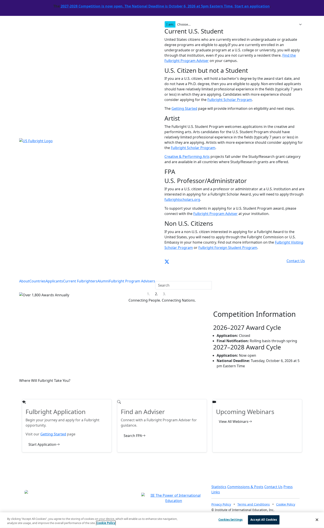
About (24, 281)
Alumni (103, 281)
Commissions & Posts (245, 486)
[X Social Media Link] (167, 260)
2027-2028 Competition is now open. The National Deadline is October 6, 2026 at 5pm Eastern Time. (147, 6)
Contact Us (273, 486)
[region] (162, 520)
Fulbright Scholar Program (229, 99)
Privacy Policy (221, 504)
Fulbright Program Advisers (132, 281)
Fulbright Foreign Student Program (227, 247)
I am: (170, 24)
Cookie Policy (285, 504)
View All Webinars (233, 421)
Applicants (54, 281)
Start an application (252, 6)
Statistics (218, 486)
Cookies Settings (230, 520)
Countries (37, 281)
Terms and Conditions (253, 504)
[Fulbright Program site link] (285, 260)
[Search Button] (158, 276)
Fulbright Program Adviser (215, 213)
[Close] (317, 519)
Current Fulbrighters (80, 281)
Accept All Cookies (263, 520)
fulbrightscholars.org (182, 199)
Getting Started (184, 108)
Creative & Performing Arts (187, 156)
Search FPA (133, 435)
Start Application (42, 444)
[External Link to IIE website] (173, 497)
